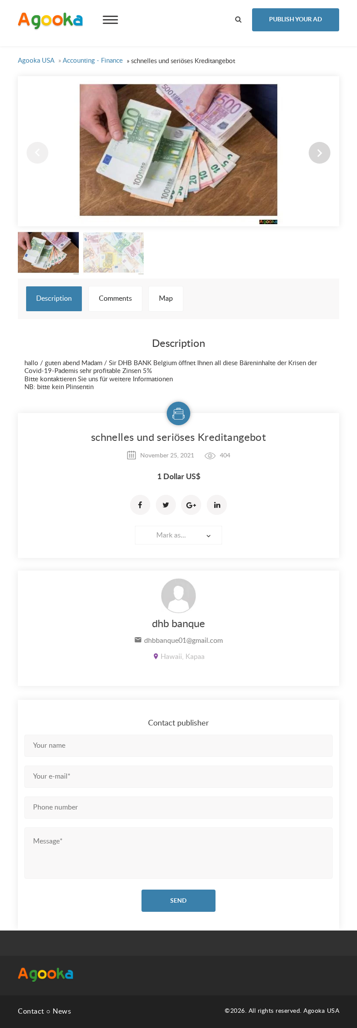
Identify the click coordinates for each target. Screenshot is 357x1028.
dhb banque (178, 624)
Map (166, 298)
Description (54, 298)
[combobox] (178, 535)
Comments (115, 298)
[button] (319, 153)
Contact (31, 1011)
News (62, 1011)
